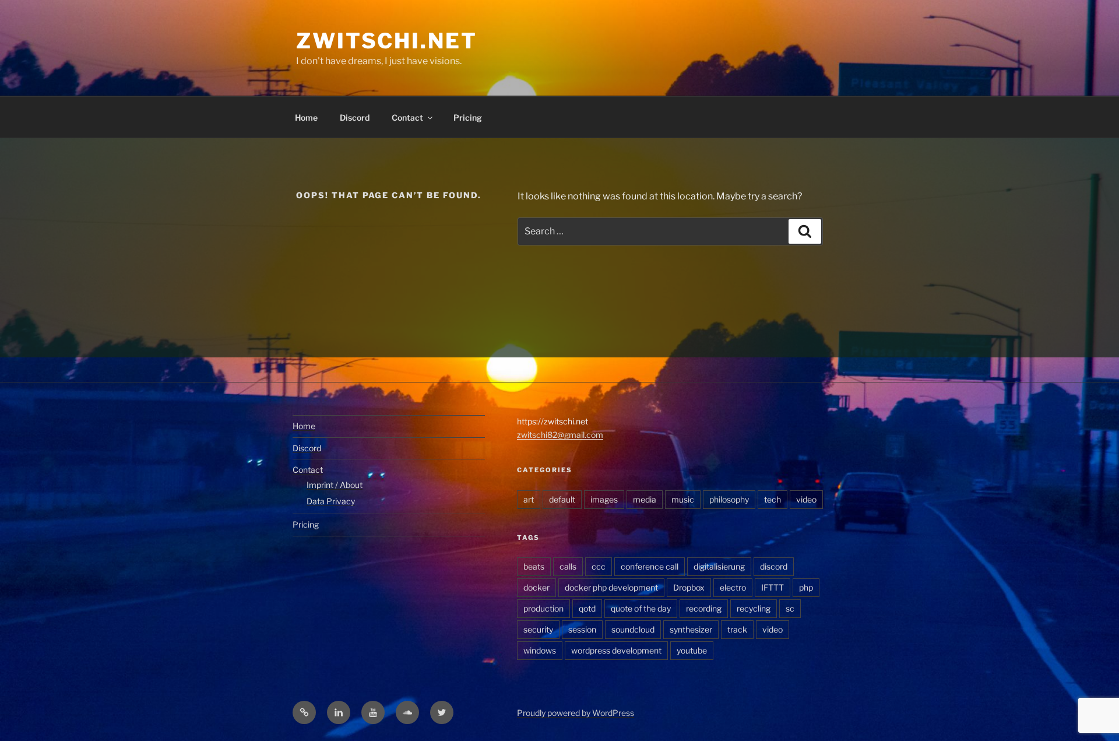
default (562, 499)
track (737, 629)
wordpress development (616, 650)
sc (790, 608)
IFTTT (772, 587)
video (806, 499)
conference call (649, 566)
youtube (692, 650)
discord (773, 566)
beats (533, 566)
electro (733, 587)
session (582, 629)
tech (772, 499)
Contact (407, 117)
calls (568, 566)
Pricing (467, 117)
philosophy (729, 499)
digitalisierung (719, 566)
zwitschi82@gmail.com (560, 435)
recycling (753, 608)
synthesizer (691, 629)
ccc (599, 566)
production (543, 608)
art (528, 499)
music (682, 499)
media (644, 499)
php (806, 587)
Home (306, 117)
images (604, 499)
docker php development (611, 587)
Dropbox (689, 587)
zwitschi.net (386, 41)
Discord (355, 117)
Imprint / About (335, 485)
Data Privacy (331, 501)
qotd (587, 608)
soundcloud (632, 629)
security (538, 629)
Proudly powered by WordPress (575, 713)
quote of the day (641, 608)
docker (536, 587)
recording (704, 608)
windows (539, 650)
